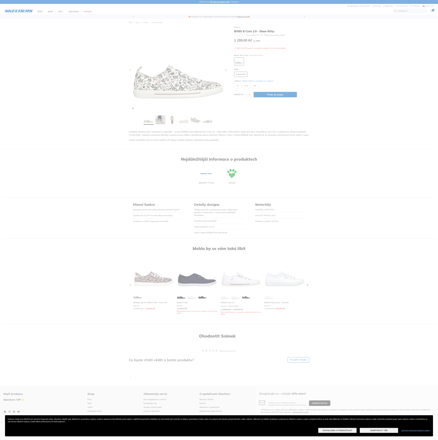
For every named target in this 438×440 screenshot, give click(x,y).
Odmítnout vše (379, 430)
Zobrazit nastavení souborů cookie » (415, 430)
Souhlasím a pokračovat (337, 430)
